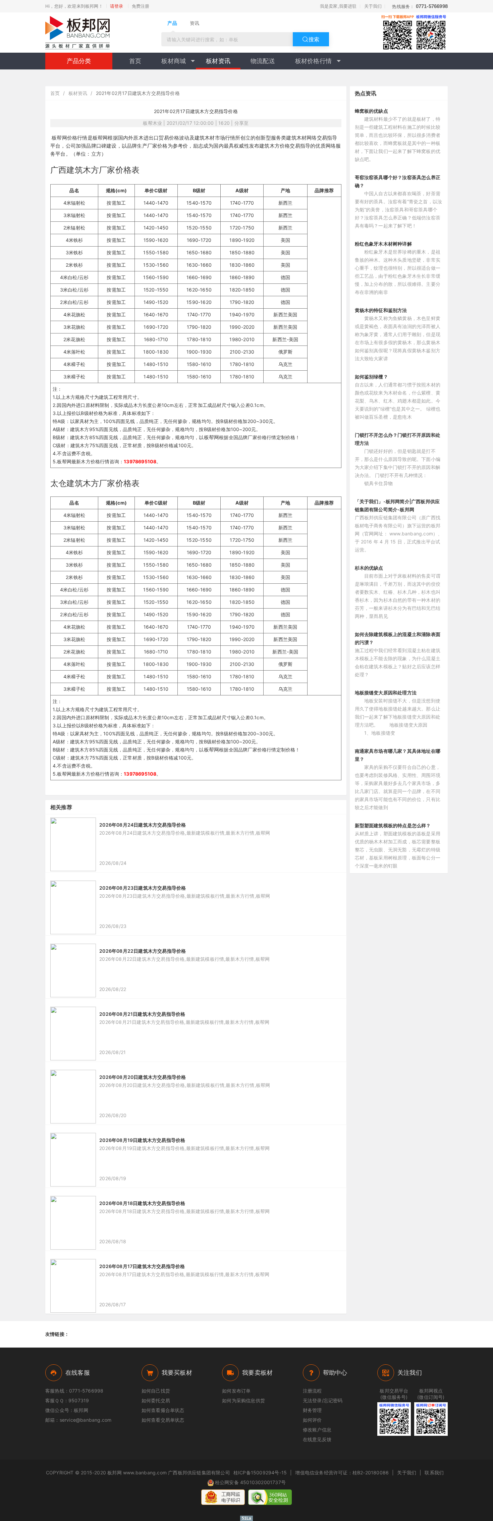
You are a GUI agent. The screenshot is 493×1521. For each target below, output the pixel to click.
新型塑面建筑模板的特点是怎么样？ (393, 825)
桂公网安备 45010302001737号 (250, 1482)
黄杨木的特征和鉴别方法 (381, 310)
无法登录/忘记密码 (323, 1400)
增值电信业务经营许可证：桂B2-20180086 (342, 1472)
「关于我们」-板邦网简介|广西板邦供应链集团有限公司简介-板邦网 (397, 505)
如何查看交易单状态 (163, 1420)
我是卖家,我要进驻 (338, 6)
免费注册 (141, 6)
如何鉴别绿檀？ (371, 376)
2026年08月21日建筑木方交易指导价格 (142, 1014)
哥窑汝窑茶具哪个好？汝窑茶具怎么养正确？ (398, 181)
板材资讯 (218, 60)
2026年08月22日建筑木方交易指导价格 (142, 951)
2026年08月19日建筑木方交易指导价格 (142, 1140)
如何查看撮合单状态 (163, 1410)
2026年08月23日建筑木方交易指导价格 (142, 888)
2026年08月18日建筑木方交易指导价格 (142, 1203)
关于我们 (373, 6)
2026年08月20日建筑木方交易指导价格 (142, 1077)
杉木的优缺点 (369, 568)
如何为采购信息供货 (243, 1400)
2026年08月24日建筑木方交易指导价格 (142, 825)
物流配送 (263, 60)
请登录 (116, 6)
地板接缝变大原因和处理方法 (386, 692)
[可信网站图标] (270, 1497)
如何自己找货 (156, 1391)
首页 (135, 60)
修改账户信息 (317, 1429)
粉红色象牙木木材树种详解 (383, 244)
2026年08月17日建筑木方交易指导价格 (142, 1266)
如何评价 (312, 1420)
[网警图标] (223, 1497)
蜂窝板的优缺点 (371, 111)
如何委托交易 (156, 1400)
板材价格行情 (313, 60)
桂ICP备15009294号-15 (260, 1472)
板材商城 (173, 60)
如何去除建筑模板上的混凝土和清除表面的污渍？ (398, 638)
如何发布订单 (236, 1391)
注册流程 (312, 1391)
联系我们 (434, 1472)
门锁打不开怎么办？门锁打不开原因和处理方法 (398, 439)
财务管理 (312, 1410)
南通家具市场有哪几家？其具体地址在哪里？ (398, 755)
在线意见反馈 (317, 1439)
